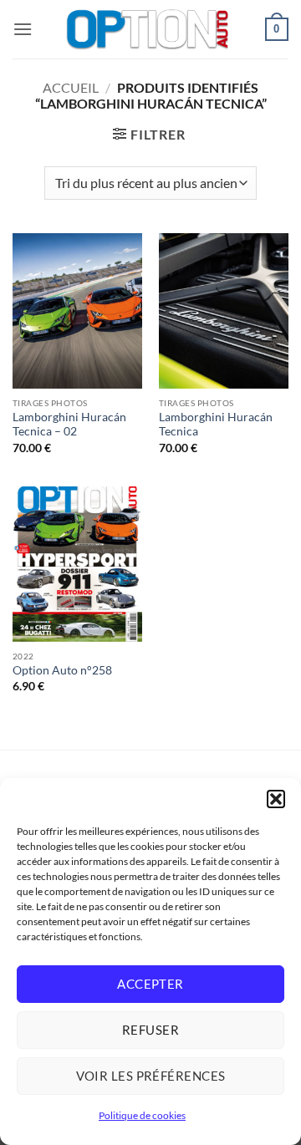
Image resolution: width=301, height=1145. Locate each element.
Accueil (71, 87)
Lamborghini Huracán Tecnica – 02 (69, 424)
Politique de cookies (142, 1115)
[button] (276, 799)
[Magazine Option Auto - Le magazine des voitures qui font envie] (149, 29)
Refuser (150, 1029)
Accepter (150, 983)
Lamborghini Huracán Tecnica (216, 424)
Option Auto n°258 (62, 670)
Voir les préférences (151, 1075)
